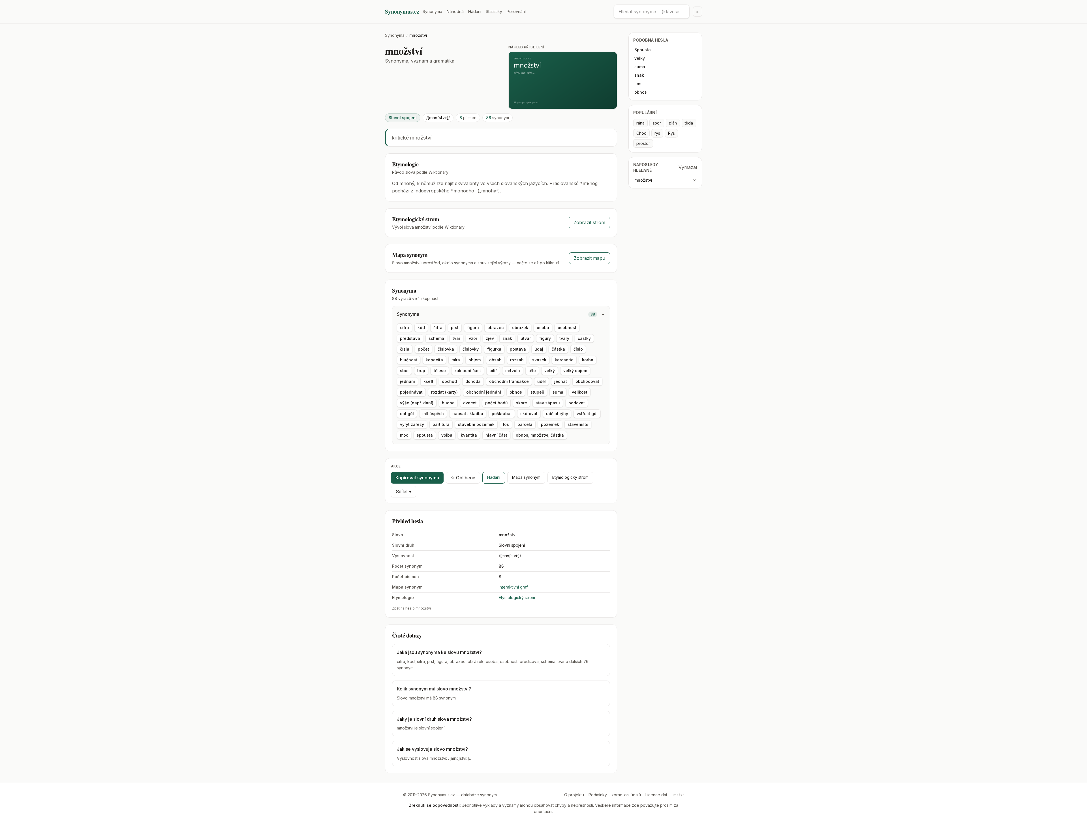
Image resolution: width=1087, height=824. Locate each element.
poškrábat (502, 413)
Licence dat (656, 794)
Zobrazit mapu (589, 258)
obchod (449, 381)
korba (587, 359)
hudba (448, 402)
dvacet (470, 402)
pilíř (493, 370)
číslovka (446, 349)
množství (643, 180)
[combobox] (652, 12)
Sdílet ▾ (403, 491)
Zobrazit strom (589, 222)
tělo (532, 370)
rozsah (517, 359)
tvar (456, 338)
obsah (495, 359)
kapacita (434, 359)
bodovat (576, 402)
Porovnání (516, 11)
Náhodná (455, 11)
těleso (440, 370)
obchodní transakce (509, 381)
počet (423, 349)
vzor (473, 338)
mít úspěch (433, 413)
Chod (641, 133)
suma (558, 392)
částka (558, 349)
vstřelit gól (587, 413)
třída (689, 123)
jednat (560, 381)
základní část (467, 370)
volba (446, 435)
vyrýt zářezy (412, 424)
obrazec (495, 327)
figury (545, 338)
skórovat (529, 413)
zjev (490, 338)
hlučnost (408, 359)
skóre (521, 402)
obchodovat (587, 381)
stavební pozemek (476, 424)
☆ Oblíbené (463, 477)
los (506, 424)
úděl (541, 381)
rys (657, 133)
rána (640, 123)
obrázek (520, 327)
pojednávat (411, 392)
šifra (437, 327)
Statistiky (494, 11)
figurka (494, 349)
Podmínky (598, 794)
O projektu (574, 794)
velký (549, 370)
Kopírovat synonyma (417, 477)
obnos (516, 392)
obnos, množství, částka (540, 435)
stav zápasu (548, 402)
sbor (404, 370)
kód (421, 327)
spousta (425, 435)
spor (656, 123)
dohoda (473, 381)
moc (404, 435)
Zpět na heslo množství (411, 608)
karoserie (564, 359)
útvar (526, 338)
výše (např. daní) (416, 402)
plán (673, 123)
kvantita (469, 435)
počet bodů (496, 402)
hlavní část (496, 435)
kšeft (428, 381)
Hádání (474, 11)
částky (584, 338)
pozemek (550, 424)
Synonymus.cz (402, 12)
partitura (441, 424)
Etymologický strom (570, 477)
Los (637, 83)
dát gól (407, 413)
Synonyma (432, 11)
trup (421, 370)
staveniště (578, 424)
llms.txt (678, 794)
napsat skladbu (467, 413)
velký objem (575, 370)
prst (455, 327)
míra (456, 359)
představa (410, 338)
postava (518, 349)
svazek (539, 359)
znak (507, 338)
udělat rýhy (557, 413)
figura (473, 327)
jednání (407, 381)
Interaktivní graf (513, 587)
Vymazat (688, 167)
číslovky (471, 349)
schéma (436, 338)
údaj (538, 349)
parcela (524, 424)
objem (474, 359)
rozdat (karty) (444, 392)
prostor (643, 143)
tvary (564, 338)
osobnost (567, 327)
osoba (543, 327)
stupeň (537, 392)
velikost (579, 392)
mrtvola (512, 370)
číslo (578, 349)
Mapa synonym (526, 477)
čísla (404, 349)
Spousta (642, 49)
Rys (671, 133)
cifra (404, 327)
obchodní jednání (483, 392)
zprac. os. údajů (626, 794)
